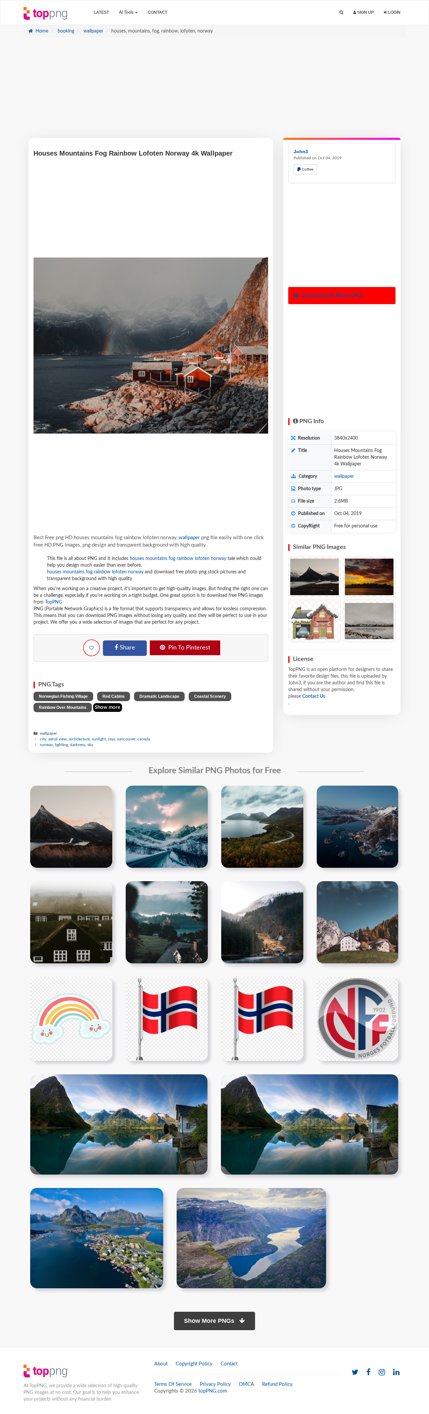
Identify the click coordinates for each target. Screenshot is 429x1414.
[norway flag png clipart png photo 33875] (262, 1018)
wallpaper (92, 31)
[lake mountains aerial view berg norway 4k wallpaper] (262, 826)
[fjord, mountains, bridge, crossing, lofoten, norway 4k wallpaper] (315, 577)
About (161, 1363)
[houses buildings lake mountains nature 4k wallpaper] (167, 922)
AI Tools (126, 12)
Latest (101, 12)
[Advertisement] (214, 91)
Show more (107, 707)
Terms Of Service (173, 1384)
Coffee (307, 169)
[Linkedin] (396, 1372)
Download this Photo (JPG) (331, 295)
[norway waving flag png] (167, 1018)
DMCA (246, 1384)
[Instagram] (382, 1372)
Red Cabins (114, 696)
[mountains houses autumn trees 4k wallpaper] (357, 922)
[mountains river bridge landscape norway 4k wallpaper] (71, 826)
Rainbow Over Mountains (62, 707)
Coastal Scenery (210, 696)
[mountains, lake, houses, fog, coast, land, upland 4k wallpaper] (369, 621)
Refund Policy (277, 1384)
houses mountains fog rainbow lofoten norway (178, 558)
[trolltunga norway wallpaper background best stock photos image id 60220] (251, 1238)
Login (394, 12)
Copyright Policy (194, 1363)
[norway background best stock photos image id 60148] (309, 1124)
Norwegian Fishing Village (63, 696)
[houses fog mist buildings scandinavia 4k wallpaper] (71, 922)
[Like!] (91, 647)
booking (65, 31)
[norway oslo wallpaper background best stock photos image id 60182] (96, 1238)
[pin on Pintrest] (103, 794)
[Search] (341, 12)
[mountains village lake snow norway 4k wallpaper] (357, 826)
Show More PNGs (210, 1320)
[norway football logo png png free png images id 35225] (357, 1018)
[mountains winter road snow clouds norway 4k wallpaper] (167, 826)
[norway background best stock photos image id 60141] (118, 1124)
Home (41, 31)
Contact (157, 12)
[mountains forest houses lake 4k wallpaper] (262, 922)
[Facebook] (368, 1372)
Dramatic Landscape (159, 696)
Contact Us (313, 696)
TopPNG (53, 602)
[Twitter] (355, 1372)
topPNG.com (212, 1391)
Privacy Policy (215, 1384)
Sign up (365, 12)
